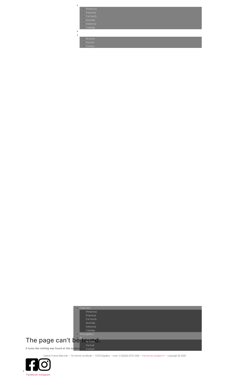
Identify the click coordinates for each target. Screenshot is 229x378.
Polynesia (91, 12)
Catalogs (90, 27)
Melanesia (91, 8)
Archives (90, 38)
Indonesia (91, 23)
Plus (82, 34)
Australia (90, 19)
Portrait (90, 42)
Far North (91, 16)
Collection (85, 4)
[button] (137, 177)
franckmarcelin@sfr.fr (153, 355)
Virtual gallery (87, 31)
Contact (90, 45)
